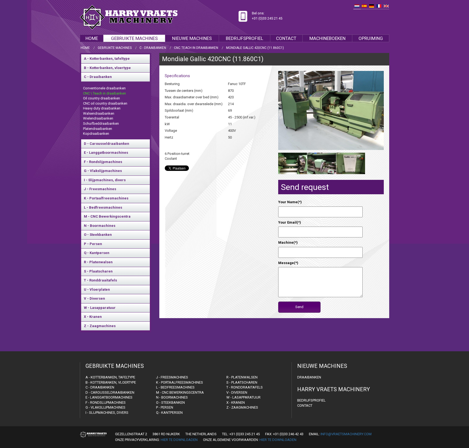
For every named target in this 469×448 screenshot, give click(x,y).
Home (91, 38)
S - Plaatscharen (98, 271)
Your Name (290, 202)
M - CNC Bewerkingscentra (107, 216)
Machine (288, 242)
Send (299, 307)
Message (288, 263)
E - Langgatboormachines (106, 153)
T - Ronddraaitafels (100, 280)
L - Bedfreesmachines (103, 207)
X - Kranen (93, 317)
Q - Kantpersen (96, 253)
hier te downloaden (179, 440)
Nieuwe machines (192, 38)
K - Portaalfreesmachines (106, 198)
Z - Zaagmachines (100, 326)
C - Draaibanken (98, 77)
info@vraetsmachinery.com (346, 434)
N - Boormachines (99, 226)
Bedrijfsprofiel (244, 38)
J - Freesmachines (100, 189)
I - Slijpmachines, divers (105, 180)
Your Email (289, 222)
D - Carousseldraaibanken (106, 144)
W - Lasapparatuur (100, 308)
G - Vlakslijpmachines (103, 171)
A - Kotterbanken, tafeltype (107, 59)
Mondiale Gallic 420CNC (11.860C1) (213, 59)
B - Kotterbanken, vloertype (107, 68)
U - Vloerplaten (97, 289)
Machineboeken (327, 38)
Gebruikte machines (134, 38)
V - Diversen (94, 298)
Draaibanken (309, 377)
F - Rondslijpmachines (103, 162)
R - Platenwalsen (98, 262)
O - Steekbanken (98, 235)
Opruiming (371, 38)
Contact (286, 38)
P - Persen (93, 244)
